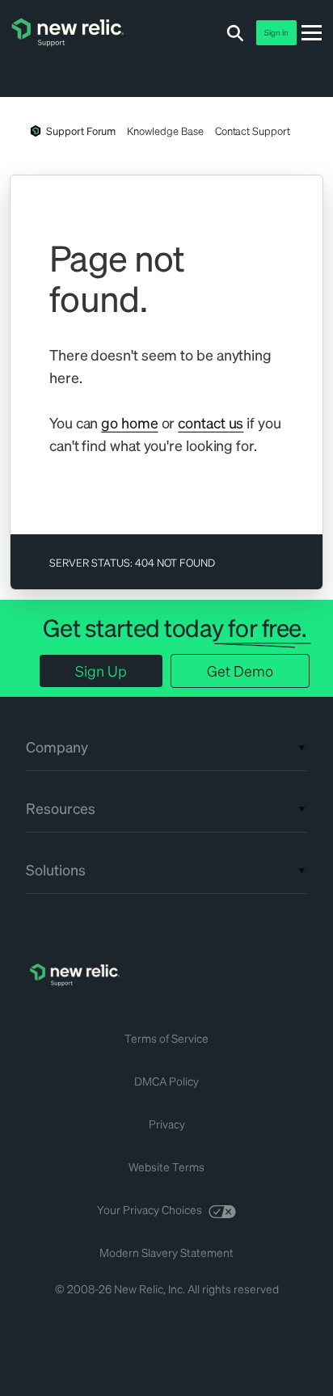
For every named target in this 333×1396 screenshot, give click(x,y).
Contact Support (252, 130)
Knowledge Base (165, 130)
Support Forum (81, 130)
